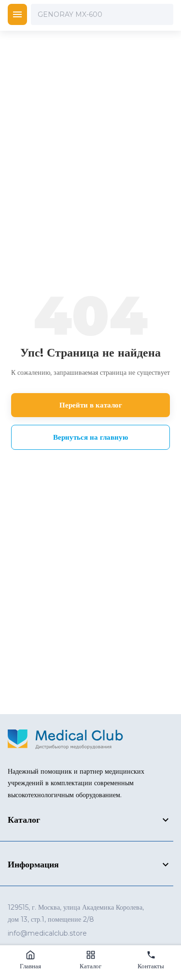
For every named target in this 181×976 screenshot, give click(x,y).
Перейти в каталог (90, 404)
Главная (30, 966)
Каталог (90, 966)
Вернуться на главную (90, 437)
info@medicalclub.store (47, 933)
